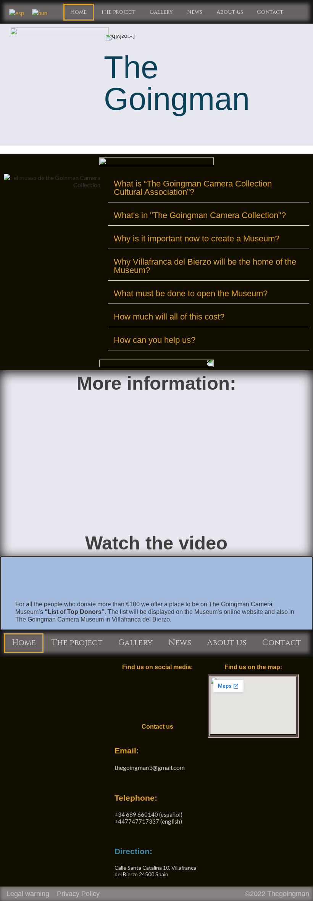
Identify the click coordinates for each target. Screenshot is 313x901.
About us (229, 12)
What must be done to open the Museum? (191, 293)
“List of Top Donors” (75, 612)
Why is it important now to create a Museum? (196, 238)
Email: (127, 750)
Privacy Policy (78, 894)
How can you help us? (154, 340)
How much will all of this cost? (169, 316)
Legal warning (27, 894)
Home (78, 12)
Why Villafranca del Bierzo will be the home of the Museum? (205, 266)
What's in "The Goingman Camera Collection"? (200, 215)
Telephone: (136, 797)
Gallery (161, 12)
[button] (208, 188)
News (194, 12)
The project (118, 12)
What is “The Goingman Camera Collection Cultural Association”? (193, 188)
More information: (156, 383)
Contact (270, 12)
